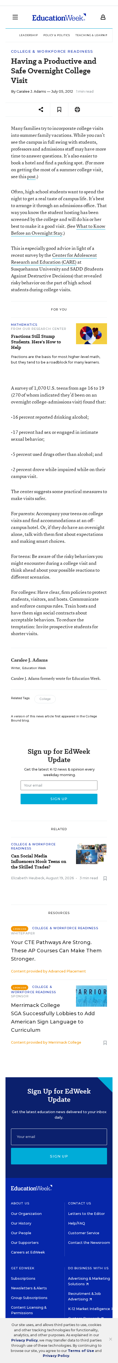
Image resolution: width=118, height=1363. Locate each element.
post (31, 176)
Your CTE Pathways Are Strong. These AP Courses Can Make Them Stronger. (56, 950)
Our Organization (26, 1214)
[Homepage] (59, 17)
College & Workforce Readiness (52, 51)
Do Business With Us (88, 1268)
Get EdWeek (23, 1268)
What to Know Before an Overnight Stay (58, 229)
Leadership (28, 35)
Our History (21, 1223)
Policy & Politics (56, 35)
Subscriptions (23, 1278)
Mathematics (24, 325)
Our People (21, 1233)
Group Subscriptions (29, 1298)
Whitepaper (23, 933)
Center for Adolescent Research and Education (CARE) (54, 258)
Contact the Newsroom (89, 1243)
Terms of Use (81, 1351)
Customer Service (83, 1233)
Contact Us (79, 1203)
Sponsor (20, 996)
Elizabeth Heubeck (27, 878)
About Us (20, 1203)
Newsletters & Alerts (29, 1288)
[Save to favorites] (59, 109)
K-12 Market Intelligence (89, 1309)
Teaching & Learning (92, 35)
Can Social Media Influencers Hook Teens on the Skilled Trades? (38, 861)
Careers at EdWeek (28, 1252)
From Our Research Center (38, 329)
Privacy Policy (24, 1340)
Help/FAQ (76, 1223)
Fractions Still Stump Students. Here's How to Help (36, 342)
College (45, 699)
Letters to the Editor (86, 1214)
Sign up (59, 1156)
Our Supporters (25, 1243)
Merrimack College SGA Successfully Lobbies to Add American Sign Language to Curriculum (53, 1017)
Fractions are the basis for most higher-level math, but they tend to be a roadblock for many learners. (55, 359)
